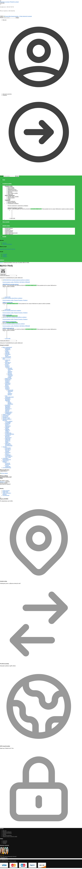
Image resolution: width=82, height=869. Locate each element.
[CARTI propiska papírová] (30, 323)
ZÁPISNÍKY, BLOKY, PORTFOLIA (8, 355)
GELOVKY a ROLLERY (8, 363)
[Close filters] (0, 497)
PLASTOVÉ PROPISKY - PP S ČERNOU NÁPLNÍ (10, 392)
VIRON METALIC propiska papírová (10, 284)
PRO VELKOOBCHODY (9, 396)
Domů (1, 262)
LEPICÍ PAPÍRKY (7, 351)
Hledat (17, 17)
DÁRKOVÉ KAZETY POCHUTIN (8, 425)
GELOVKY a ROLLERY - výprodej (8, 450)
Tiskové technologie (7, 833)
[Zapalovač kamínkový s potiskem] (41, 203)
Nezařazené (5, 416)
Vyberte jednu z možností (36, 209)
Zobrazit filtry (3, 274)
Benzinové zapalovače (7, 463)
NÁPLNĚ (7, 353)
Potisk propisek (6, 490)
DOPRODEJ (8, 448)
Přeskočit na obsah (14, 1)
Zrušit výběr (12, 218)
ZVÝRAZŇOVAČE (7, 467)
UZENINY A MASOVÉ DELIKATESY (8, 436)
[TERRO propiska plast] (30, 298)
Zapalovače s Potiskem (22, 205)
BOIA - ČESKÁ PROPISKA (10, 403)
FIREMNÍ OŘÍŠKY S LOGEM (7, 430)
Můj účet (4, 20)
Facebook (5, 254)
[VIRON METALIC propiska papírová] (30, 280)
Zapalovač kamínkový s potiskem (15, 207)
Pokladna (5, 95)
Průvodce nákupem (7, 831)
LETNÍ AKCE (6, 415)
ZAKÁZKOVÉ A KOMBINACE (8, 413)
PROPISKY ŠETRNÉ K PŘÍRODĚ (22, 282)
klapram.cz (2, 481)
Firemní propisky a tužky (8, 282)
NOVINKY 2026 (6, 417)
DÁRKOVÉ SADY (7, 361)
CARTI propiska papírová (8, 328)
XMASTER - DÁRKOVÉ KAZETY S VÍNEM (8, 440)
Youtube (4, 255)
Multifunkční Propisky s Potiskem (8, 381)
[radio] (44, 210)
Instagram (5, 256)
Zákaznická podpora (7, 244)
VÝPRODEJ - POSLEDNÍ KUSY (7, 459)
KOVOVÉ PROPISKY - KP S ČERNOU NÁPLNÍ (10, 370)
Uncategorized (6, 495)
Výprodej (5, 446)
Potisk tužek (5, 491)
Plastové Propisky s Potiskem (20, 300)
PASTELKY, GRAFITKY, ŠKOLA (8, 384)
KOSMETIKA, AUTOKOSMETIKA (9, 433)
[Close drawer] (0, 4)
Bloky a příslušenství (7, 347)
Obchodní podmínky (7, 94)
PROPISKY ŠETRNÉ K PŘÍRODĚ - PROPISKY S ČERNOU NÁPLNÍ (8, 408)
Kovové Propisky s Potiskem (7, 366)
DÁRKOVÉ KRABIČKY (7, 349)
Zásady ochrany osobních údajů (10, 836)
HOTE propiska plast (7, 314)
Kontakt (4, 834)
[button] (2, 171)
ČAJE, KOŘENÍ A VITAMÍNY (8, 422)
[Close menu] (0, 0)
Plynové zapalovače (12, 205)
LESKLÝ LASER (6, 414)
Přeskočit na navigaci (5, 1)
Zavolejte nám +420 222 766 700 (7, 249)
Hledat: (1, 17)
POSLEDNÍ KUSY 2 (7, 453)
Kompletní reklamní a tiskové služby (8, 861)
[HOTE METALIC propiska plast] (30, 317)
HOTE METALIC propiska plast (9, 321)
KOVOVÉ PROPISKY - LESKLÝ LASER (10, 375)
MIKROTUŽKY (8, 378)
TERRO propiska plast (8, 302)
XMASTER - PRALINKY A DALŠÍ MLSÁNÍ (8, 444)
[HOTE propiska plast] (30, 310)
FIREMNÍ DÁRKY (7, 428)
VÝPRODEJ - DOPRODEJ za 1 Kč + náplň (8, 456)
